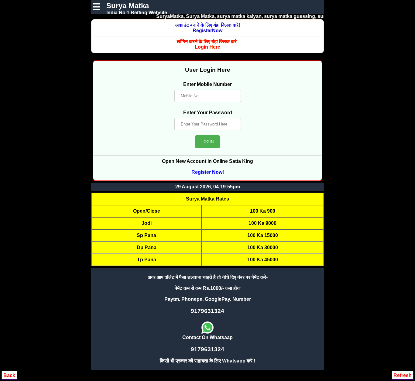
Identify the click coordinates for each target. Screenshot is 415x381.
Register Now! (207, 172)
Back (9, 375)
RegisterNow (207, 27)
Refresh (402, 375)
